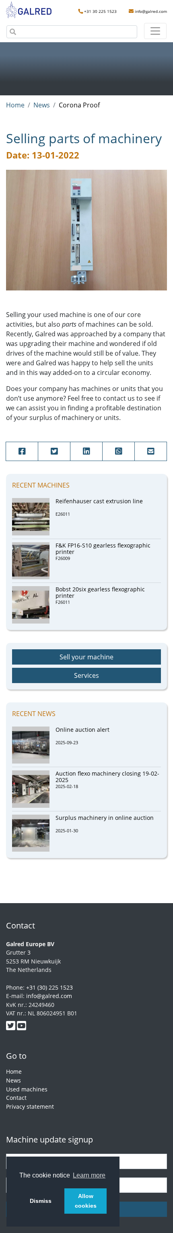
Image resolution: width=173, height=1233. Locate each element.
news (41, 105)
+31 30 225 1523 (100, 11)
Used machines (26, 1089)
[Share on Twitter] (54, 451)
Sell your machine (86, 657)
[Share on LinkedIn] (86, 451)
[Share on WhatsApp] (118, 451)
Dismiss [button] (40, 1201)
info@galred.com (151, 11)
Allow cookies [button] (86, 1201)
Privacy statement (30, 1106)
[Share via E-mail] (150, 451)
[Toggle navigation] (155, 31)
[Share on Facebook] (22, 451)
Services (86, 675)
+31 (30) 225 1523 (49, 987)
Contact (16, 1097)
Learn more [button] (89, 1175)
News (13, 1080)
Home (15, 105)
